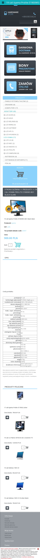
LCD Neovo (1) (11, 147)
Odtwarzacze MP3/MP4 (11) (16, 160)
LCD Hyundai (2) (12, 135)
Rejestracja (8, 535)
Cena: (6, 235)
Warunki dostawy (9, 523)
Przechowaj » (8, 251)
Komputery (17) (11, 108)
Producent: (7, 223)
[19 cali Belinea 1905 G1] (20, 455)
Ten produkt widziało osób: (13, 231)
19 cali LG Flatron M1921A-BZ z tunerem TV (18, 438)
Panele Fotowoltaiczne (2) (16, 101)
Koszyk (20, 168)
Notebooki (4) (11, 157)
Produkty (27, 189)
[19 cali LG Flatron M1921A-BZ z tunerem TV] (20, 426)
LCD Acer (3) (10, 115)
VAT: (5, 227)
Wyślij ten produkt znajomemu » (14, 249)
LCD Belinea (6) (12, 121)
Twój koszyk (8, 533)
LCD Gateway (11, 128)
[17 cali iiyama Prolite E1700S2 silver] (20, 395)
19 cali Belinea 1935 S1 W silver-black (16, 498)
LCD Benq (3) (11, 125)
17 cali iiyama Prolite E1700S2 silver (15, 407)
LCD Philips (10, 150)
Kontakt (7, 519)
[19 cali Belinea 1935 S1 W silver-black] (20, 485)
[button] (5, 34)
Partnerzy (7, 521)
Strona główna (12, 189)
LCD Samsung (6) (12, 153)
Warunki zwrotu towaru (11, 527)
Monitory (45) (10, 111)
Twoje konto (8, 537)
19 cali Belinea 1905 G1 (11, 468)
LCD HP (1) (9, 131)
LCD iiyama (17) (10, 137)
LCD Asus (9, 118)
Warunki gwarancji (10, 525)
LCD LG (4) (9, 140)
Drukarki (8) (10, 105)
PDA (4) (8, 163)
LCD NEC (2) (10, 143)
